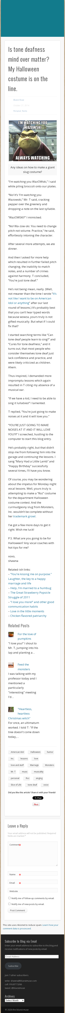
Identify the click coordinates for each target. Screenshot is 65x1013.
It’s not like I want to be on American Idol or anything (32, 298)
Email (15, 883)
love (36, 758)
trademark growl (24, 516)
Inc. (12, 758)
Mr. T (13, 771)
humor (50, 752)
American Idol (17, 752)
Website (14, 891)
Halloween (35, 752)
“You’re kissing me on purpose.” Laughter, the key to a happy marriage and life (30, 578)
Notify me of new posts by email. (28, 904)
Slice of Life (16, 784)
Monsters (49, 765)
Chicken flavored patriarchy (28, 616)
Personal (17, 111)
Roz (27, 778)
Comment (15, 845)
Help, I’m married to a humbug (30, 588)
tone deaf (32, 784)
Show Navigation (32, 40)
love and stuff (17, 765)
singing (39, 778)
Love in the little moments (27, 611)
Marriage (34, 765)
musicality (38, 771)
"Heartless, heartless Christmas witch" (20, 713)
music (25, 771)
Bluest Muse (18, 99)
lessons (24, 758)
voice (46, 784)
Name (15, 874)
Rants (24, 111)
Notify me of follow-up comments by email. (33, 898)
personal (15, 778)
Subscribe (13, 965)
